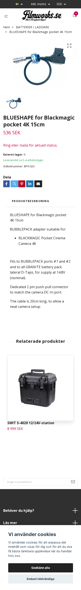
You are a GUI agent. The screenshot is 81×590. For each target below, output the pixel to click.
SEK (60, 4)
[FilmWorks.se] (38, 24)
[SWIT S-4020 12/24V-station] (40, 405)
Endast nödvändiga (40, 579)
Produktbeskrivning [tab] (30, 218)
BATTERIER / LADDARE (32, 44)
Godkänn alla (40, 567)
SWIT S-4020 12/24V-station (30, 439)
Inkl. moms (39, 4)
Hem (6, 44)
